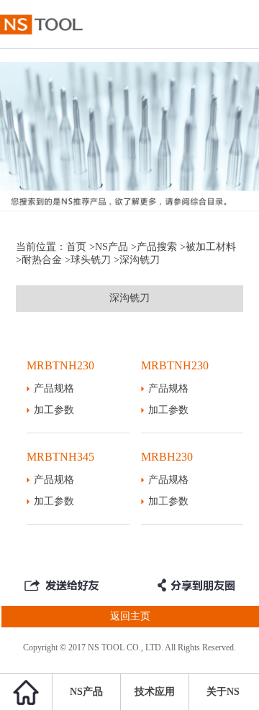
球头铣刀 (91, 259)
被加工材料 (211, 246)
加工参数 (54, 410)
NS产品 (111, 246)
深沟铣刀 (129, 297)
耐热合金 (42, 259)
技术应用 (155, 691)
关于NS (223, 691)
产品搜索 (157, 246)
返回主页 (130, 616)
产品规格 (54, 388)
